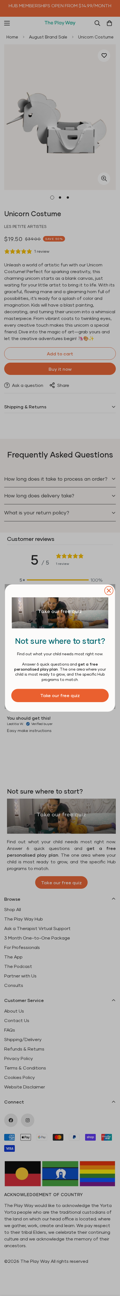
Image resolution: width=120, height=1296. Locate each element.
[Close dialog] (109, 590)
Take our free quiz (60, 695)
